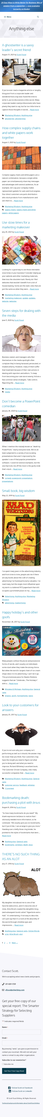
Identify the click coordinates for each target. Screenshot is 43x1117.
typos (31, 696)
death (25, 845)
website (5, 301)
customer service (12, 785)
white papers (13, 213)
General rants (22, 841)
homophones (22, 696)
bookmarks (9, 845)
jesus (31, 845)
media (7, 392)
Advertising (9, 596)
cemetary (18, 845)
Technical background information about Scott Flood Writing (21, 1103)
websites (12, 301)
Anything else (26, 115)
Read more (34, 110)
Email (5, 1038)
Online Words (33, 931)
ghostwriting (20, 119)
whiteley (31, 785)
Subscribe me (8, 1064)
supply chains (10, 210)
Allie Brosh (13, 934)
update (25, 298)
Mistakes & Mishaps (13, 689)
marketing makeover (13, 298)
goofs (14, 696)
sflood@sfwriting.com (14, 990)
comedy (8, 478)
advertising (9, 603)
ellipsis (8, 696)
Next (15, 943)
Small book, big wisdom (18, 491)
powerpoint (16, 478)
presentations (7, 481)
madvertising (20, 603)
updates (32, 298)
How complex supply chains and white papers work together (21, 132)
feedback (23, 785)
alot (21, 934)
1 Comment (9, 788)
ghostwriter (9, 119)
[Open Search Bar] (38, 17)
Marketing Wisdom (13, 115)
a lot (7, 934)
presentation (27, 478)
